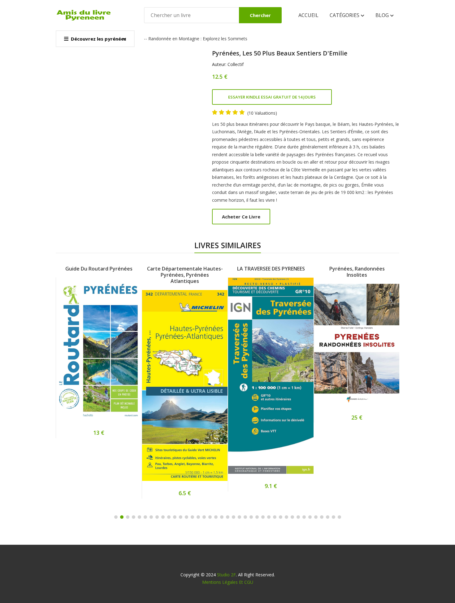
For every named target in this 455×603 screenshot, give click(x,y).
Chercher (260, 15)
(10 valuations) (262, 113)
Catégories (345, 15)
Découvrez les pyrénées (98, 39)
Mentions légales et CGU (227, 582)
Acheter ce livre (241, 216)
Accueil (308, 15)
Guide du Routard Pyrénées (98, 269)
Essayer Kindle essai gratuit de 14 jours (272, 97)
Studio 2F (226, 575)
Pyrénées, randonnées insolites (357, 272)
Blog (382, 15)
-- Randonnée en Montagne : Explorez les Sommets (195, 39)
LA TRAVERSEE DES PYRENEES (271, 269)
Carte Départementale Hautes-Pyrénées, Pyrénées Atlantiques (185, 275)
